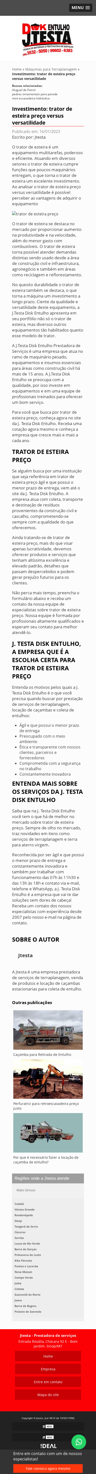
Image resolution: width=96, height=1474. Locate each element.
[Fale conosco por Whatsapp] (78, 1442)
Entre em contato (48, 1382)
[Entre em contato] (35, 213)
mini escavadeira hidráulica (31, 98)
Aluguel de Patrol (23, 90)
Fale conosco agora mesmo (48, 1468)
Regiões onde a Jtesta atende (42, 1178)
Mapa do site (48, 1394)
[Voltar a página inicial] (48, 38)
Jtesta (40, 137)
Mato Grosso (25, 1190)
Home (48, 1356)
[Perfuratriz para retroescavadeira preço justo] (48, 1080)
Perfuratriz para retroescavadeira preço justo (46, 1106)
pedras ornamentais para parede (35, 94)
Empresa (48, 1369)
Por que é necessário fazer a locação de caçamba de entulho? (46, 1159)
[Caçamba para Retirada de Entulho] (48, 1031)
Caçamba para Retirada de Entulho (42, 1054)
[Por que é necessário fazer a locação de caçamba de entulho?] (48, 1134)
